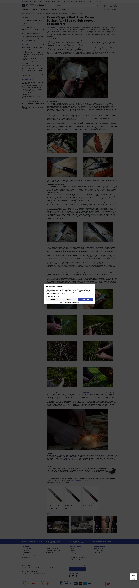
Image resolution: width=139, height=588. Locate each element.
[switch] (133, 579)
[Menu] (136, 574)
